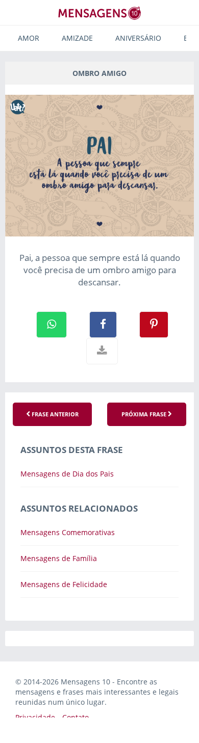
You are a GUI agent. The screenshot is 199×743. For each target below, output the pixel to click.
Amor (28, 38)
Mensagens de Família (58, 558)
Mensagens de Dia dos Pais (67, 474)
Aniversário (138, 38)
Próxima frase (144, 414)
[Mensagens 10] (99, 13)
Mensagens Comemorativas (67, 532)
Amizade (77, 38)
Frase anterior (54, 414)
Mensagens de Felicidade (63, 584)
